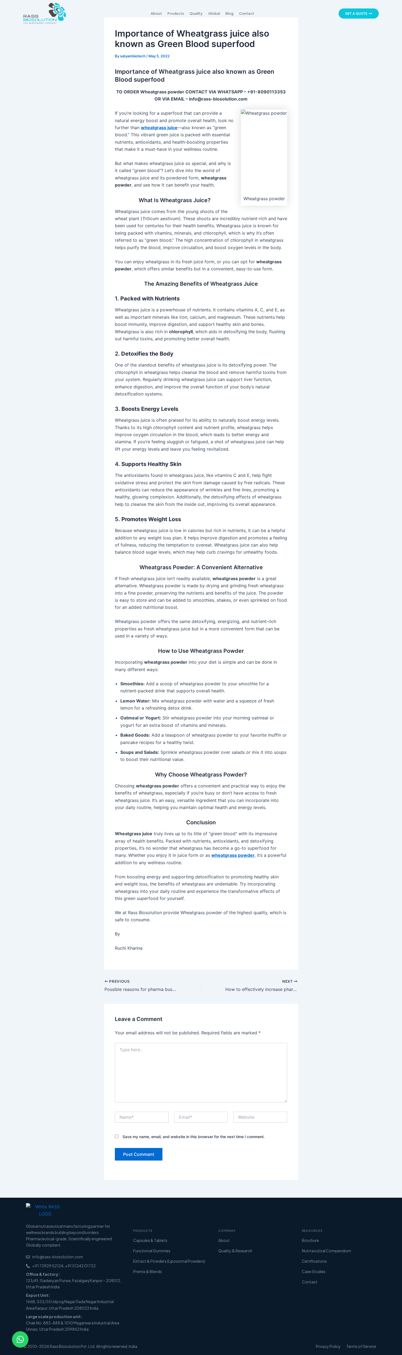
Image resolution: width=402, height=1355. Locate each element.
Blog (229, 13)
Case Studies (313, 1271)
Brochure (310, 1240)
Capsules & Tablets (150, 1240)
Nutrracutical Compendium (326, 1250)
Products (175, 13)
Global (214, 13)
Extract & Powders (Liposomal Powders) (169, 1261)
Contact (246, 13)
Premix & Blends (147, 1271)
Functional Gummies (151, 1250)
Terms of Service (361, 1346)
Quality (196, 13)
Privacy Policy (328, 1346)
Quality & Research (235, 1250)
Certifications (314, 1261)
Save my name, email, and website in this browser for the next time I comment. (194, 1136)
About (156, 13)
